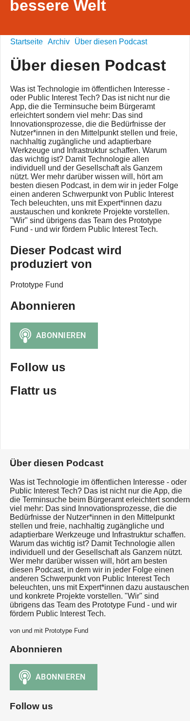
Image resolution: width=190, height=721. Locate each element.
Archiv (59, 42)
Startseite (26, 42)
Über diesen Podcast (111, 42)
